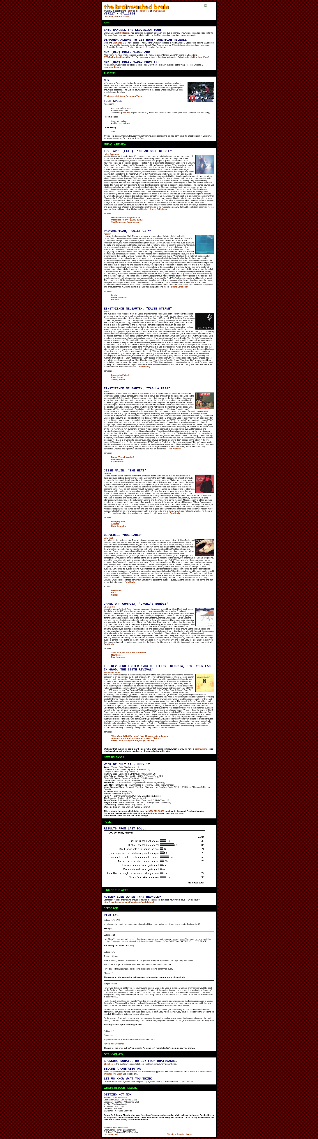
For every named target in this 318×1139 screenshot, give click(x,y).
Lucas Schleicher (158, 209)
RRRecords (124, 33)
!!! (159, 65)
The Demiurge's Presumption (125, 222)
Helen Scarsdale (111, 154)
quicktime (125, 112)
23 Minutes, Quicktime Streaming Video (123, 96)
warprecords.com (112, 67)
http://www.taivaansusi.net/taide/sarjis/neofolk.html (129, 902)
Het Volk (115, 300)
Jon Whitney (144, 367)
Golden (114, 595)
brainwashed (159, 11)
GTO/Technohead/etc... (115, 57)
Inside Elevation (119, 297)
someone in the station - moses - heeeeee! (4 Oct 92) (136, 738)
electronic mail (111, 1134)
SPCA (114, 593)
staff (130, 11)
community (200, 749)
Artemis (107, 473)
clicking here (196, 57)
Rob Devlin (175, 513)
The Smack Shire (112, 672)
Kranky (107, 234)
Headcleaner (117, 459)
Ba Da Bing (109, 607)
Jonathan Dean (167, 727)
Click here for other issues (116, 16)
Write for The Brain (113, 1074)
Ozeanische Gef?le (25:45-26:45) (127, 220)
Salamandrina (117, 461)
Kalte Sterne (117, 377)
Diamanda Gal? (120, 43)
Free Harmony (118, 657)
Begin (114, 295)
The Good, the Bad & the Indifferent (128, 653)
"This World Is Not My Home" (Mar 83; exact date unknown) (140, 736)
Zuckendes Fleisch (120, 375)
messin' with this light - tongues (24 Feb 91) (132, 740)
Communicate (110, 1081)
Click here (108, 1064)
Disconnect (116, 590)
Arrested (115, 524)
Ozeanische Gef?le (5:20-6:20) (125, 217)
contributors (143, 11)
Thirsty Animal (118, 379)
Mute (106, 311)
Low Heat (108, 538)
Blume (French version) (122, 457)
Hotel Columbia (118, 526)
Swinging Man (118, 521)
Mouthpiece (117, 655)
